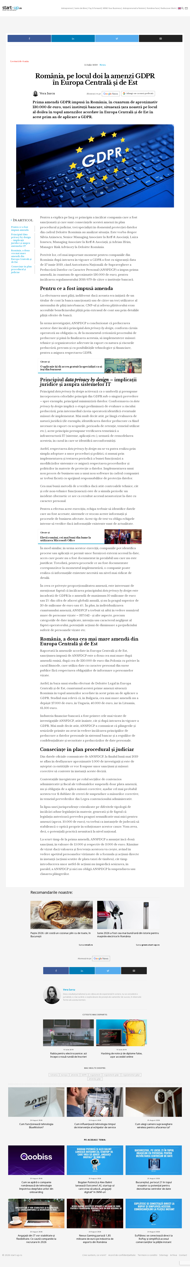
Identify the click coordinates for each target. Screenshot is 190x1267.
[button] (182, 8)
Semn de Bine (80, 8)
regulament (95, 1075)
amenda (74, 1075)
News (103, 65)
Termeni (147, 1254)
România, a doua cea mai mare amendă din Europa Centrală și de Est (21, 256)
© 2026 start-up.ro (12, 1254)
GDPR (84, 1075)
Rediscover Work (168, 8)
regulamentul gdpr (131, 1075)
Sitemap (163, 1254)
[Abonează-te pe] (111, 93)
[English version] (179, 8)
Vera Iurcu (47, 93)
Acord (122, 1254)
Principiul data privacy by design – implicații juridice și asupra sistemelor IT (21, 240)
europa (64, 1075)
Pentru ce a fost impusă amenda (19, 228)
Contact (183, 1254)
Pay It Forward (94, 8)
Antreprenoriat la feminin (134, 8)
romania (54, 1075)
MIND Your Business (112, 8)
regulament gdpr (111, 1075)
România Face (153, 8)
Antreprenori (67, 8)
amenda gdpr (95, 1079)
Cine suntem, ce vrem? (94, 1254)
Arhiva (173, 1254)
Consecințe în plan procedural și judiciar (21, 269)
